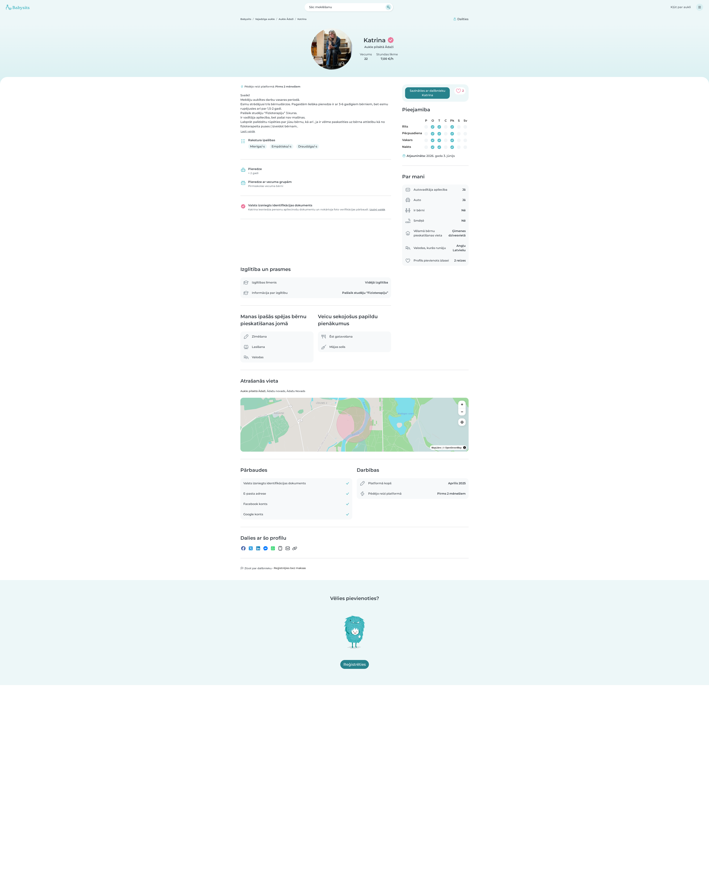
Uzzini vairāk (377, 209)
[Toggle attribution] (464, 448)
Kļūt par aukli (681, 7)
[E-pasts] (288, 548)
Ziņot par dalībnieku (258, 568)
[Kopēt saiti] (294, 548)
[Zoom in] (462, 404)
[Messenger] (265, 548)
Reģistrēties (354, 664)
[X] (251, 548)
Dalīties (462, 19)
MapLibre (436, 447)
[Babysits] (18, 7)
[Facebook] (243, 548)
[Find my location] (462, 422)
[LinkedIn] (258, 548)
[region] (354, 425)
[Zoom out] (462, 412)
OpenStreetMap (453, 447)
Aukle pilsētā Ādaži (379, 47)
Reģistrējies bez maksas (290, 568)
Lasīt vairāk (248, 131)
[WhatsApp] (273, 548)
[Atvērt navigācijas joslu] (699, 7)
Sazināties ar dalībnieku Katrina (427, 93)
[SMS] (280, 548)
